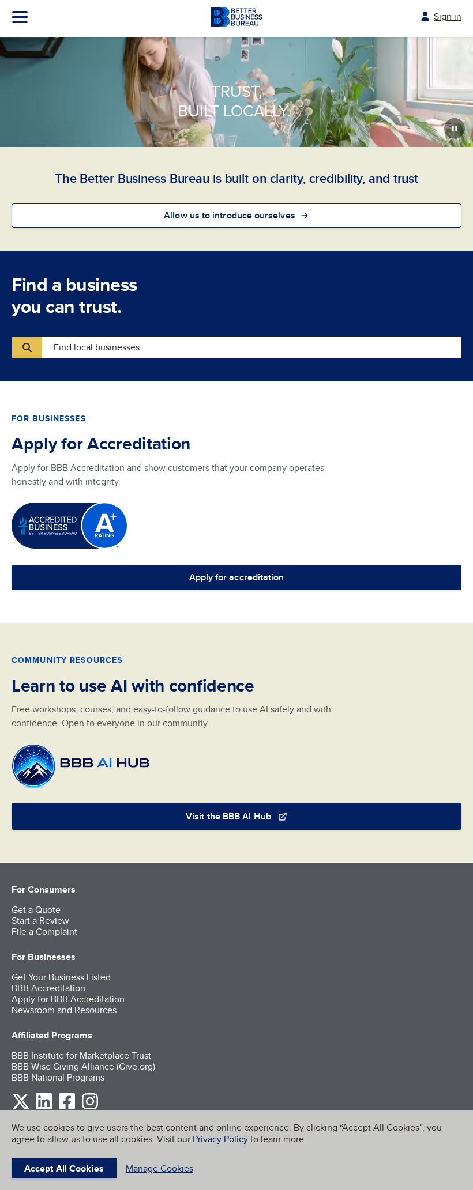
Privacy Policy (220, 1139)
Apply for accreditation (236, 577)
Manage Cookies (159, 1168)
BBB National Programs (58, 1077)
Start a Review (40, 920)
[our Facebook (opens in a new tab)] (67, 1107)
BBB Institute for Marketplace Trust (81, 1055)
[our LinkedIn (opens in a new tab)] (44, 1107)
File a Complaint (44, 931)
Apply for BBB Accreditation (68, 999)
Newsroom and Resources (64, 1010)
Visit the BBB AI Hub (228, 816)
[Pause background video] (454, 128)
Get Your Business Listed (61, 977)
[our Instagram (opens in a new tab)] (90, 1107)
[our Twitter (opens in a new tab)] (21, 1107)
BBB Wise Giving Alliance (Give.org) (83, 1066)
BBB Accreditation (48, 988)
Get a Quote (36, 909)
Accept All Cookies (64, 1168)
